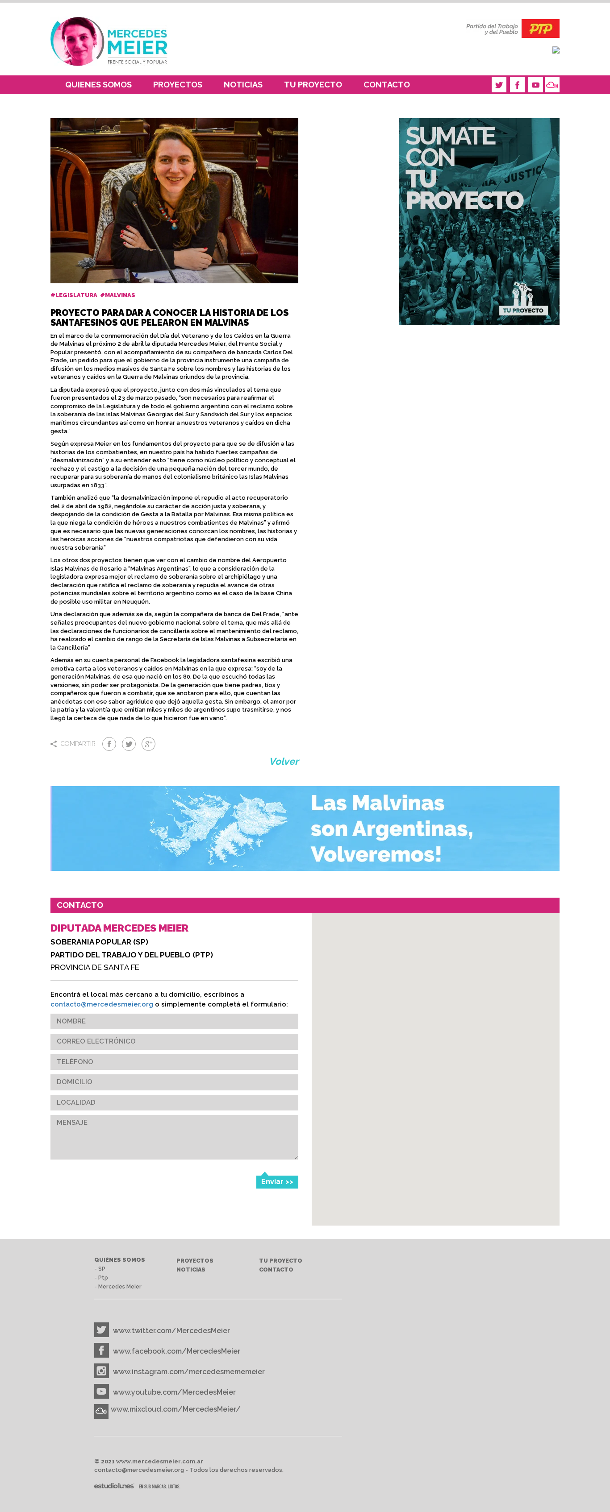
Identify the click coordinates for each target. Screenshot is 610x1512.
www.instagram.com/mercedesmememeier (189, 1371)
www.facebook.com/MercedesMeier (176, 1351)
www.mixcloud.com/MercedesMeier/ (176, 1409)
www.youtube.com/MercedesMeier (174, 1392)
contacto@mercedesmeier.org (101, 1004)
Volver (283, 761)
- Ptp (101, 1277)
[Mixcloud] (552, 84)
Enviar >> (277, 1181)
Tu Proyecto (313, 84)
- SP (99, 1268)
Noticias (243, 84)
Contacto (386, 84)
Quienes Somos (98, 84)
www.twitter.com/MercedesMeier (171, 1330)
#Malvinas (118, 295)
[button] (435, 1156)
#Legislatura (74, 295)
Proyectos (177, 84)
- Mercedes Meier (118, 1286)
